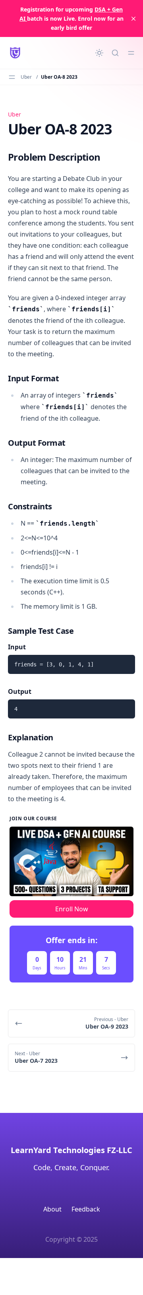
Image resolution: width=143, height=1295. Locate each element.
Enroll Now (71, 909)
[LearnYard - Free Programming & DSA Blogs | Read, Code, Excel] (15, 53)
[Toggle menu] (131, 53)
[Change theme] (99, 53)
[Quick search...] (115, 53)
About (52, 1209)
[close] (133, 18)
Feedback (86, 1209)
